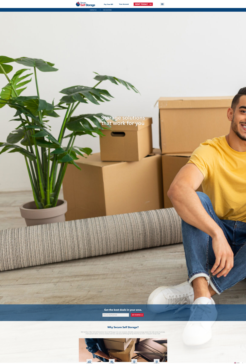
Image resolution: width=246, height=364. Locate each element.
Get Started (136, 315)
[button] (162, 4)
